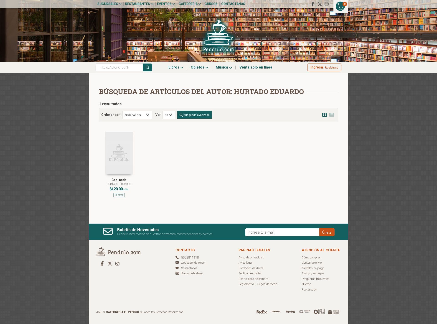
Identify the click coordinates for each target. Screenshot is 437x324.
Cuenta (306, 284)
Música (222, 67)
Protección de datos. (251, 268)
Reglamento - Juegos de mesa (258, 284)
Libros (174, 67)
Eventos (164, 4)
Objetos (198, 67)
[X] (319, 4)
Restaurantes (138, 4)
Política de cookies (250, 273)
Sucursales (108, 4)
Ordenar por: (111, 114)
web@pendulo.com (193, 262)
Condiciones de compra (254, 279)
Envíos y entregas (313, 273)
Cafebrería (188, 4)
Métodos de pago (313, 268)
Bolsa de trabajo (192, 273)
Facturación (309, 289)
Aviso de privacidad (251, 257)
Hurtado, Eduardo (119, 184)
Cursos (211, 4)
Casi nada (119, 180)
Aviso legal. (246, 262)
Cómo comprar (311, 257)
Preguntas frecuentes (315, 279)
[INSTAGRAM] (326, 4)
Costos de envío (312, 262)
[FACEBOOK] (313, 4)
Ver (158, 114)
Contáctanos (233, 4)
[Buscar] (147, 67)
